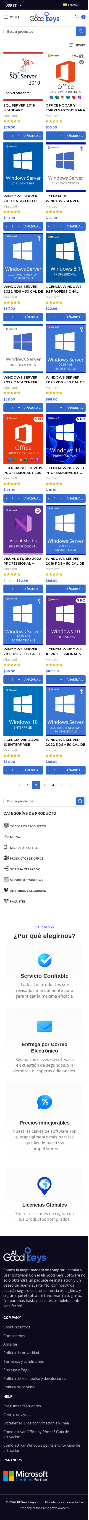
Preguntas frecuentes (22, 1405)
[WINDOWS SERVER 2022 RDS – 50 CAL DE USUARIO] (23, 258)
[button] (23, 135)
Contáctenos (14, 1335)
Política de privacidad (21, 1352)
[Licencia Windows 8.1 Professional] (66, 258)
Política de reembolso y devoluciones (34, 1378)
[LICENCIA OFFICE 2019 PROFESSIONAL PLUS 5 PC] (23, 439)
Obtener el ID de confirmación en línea (36, 1423)
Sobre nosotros (16, 1327)
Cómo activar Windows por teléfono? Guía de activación (41, 1448)
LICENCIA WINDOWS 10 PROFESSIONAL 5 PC (64, 654)
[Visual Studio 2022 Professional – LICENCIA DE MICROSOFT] (23, 530)
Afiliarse (10, 1344)
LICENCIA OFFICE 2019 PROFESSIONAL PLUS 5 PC (22, 473)
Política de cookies (19, 1386)
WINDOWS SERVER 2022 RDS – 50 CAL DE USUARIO (23, 291)
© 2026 (24, 1502)
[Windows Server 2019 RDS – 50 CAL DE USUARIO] (66, 530)
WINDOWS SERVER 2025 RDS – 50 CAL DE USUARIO (65, 382)
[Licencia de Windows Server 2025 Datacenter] (66, 167)
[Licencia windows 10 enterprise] (23, 711)
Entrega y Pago (16, 1369)
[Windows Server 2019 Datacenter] (23, 167)
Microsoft (10, 116)
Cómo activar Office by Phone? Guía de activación (36, 1434)
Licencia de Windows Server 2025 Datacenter (63, 201)
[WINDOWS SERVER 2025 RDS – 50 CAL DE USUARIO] (66, 348)
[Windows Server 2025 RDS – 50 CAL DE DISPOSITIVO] (23, 620)
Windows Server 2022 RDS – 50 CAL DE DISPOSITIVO (65, 744)
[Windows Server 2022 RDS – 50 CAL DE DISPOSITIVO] (66, 711)
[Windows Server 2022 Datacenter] (23, 348)
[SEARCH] (81, 31)
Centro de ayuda (17, 1414)
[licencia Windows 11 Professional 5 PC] (66, 439)
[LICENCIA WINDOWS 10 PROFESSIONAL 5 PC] (66, 620)
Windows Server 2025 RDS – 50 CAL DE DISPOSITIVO (22, 654)
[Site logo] (44, 16)
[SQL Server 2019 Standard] (23, 76)
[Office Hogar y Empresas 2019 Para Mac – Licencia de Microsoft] (66, 76)
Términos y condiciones (23, 1361)
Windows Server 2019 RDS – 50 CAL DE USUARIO (65, 563)
